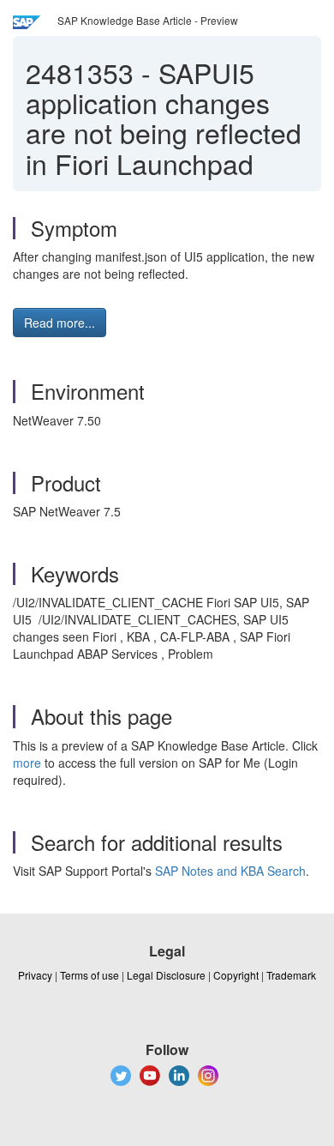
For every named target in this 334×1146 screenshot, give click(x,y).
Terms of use (89, 975)
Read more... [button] (59, 322)
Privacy (35, 975)
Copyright (236, 975)
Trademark (291, 975)
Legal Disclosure (166, 975)
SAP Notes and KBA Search (230, 870)
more (27, 762)
